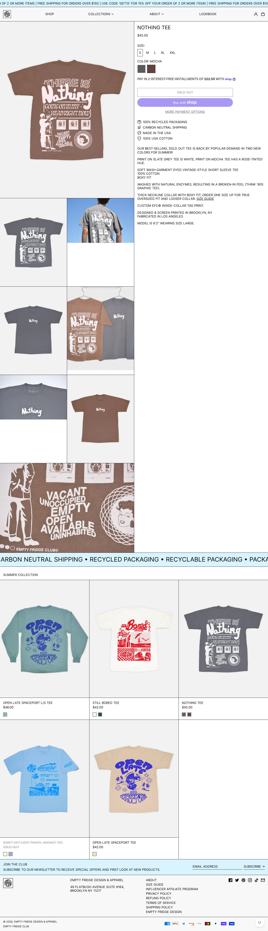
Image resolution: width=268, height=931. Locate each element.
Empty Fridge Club (16, 926)
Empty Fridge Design (164, 912)
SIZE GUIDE (205, 199)
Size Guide (154, 884)
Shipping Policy (159, 907)
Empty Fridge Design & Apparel (35, 921)
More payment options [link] (185, 112)
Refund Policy (158, 898)
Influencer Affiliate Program (172, 889)
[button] (263, 14)
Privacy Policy (158, 893)
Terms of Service (161, 903)
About (151, 880)
